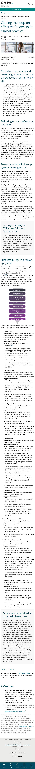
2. (4, 705)
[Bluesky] (22, 757)
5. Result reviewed (17, 306)
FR (29, 4)
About (5, 739)
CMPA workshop (24, 673)
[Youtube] (18, 757)
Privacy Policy (17, 742)
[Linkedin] (15, 757)
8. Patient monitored (17, 319)
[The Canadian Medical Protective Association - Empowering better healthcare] (9, 4)
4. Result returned (17, 303)
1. (4, 690)
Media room (28, 739)
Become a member (13, 739)
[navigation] (17, 765)
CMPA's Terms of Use (25, 726)
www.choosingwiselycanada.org (15, 711)
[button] (4, 765)
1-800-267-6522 (21, 752)
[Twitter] (12, 757)
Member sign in (17, 9)
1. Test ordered (17, 290)
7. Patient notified (17, 316)
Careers (21, 739)
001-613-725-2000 (20, 754)
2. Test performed (17, 294)
